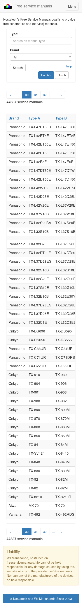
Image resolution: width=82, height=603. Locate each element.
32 (45, 95)
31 (36, 95)
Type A (34, 118)
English (46, 75)
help (69, 66)
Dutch (62, 75)
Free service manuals (32, 6)
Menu (73, 7)
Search (18, 67)
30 (27, 95)
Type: (14, 34)
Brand (14, 118)
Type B (61, 118)
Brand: (15, 50)
